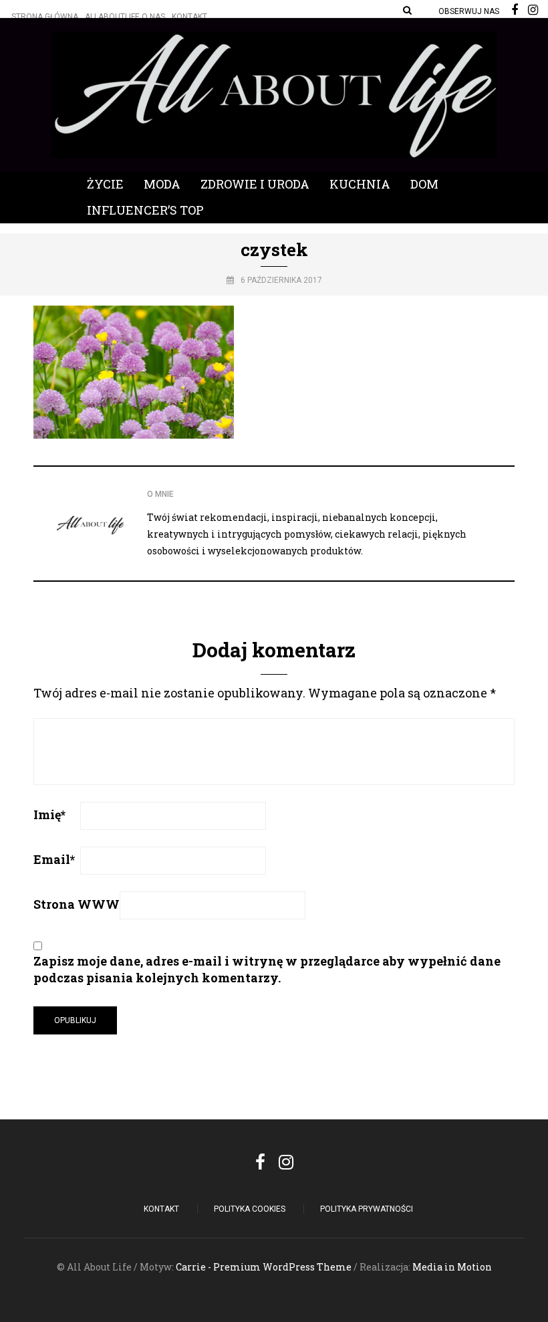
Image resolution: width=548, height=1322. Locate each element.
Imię (49, 814)
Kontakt (189, 16)
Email (54, 859)
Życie (105, 184)
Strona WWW (76, 904)
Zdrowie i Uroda (254, 184)
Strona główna (44, 16)
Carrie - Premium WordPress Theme (264, 1266)
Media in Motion (452, 1266)
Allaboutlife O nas (125, 16)
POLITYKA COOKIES (249, 1209)
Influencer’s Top (145, 210)
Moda (162, 184)
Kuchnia (359, 184)
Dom (424, 184)
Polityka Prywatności (366, 1209)
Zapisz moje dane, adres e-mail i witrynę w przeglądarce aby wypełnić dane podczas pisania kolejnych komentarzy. (267, 969)
